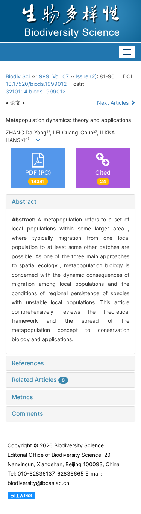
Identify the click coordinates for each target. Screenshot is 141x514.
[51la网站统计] (21, 495)
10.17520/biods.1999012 (36, 84)
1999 (42, 76)
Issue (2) (86, 76)
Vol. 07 (60, 76)
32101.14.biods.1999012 (35, 91)
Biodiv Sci (18, 76)
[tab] (70, 202)
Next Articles (113, 102)
